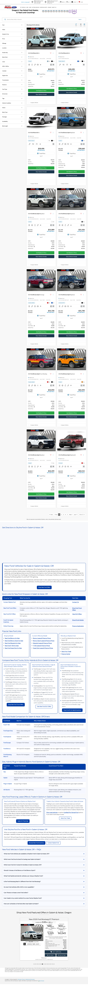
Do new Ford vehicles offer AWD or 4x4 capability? (19, 887)
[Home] (21, 7)
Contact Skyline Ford (53, 843)
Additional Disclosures (30, 979)
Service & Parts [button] (43, 7)
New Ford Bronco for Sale (12, 638)
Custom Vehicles (35, 7)
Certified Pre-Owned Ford (71, 812)
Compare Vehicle (34, 102)
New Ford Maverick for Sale (13, 643)
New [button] (27, 7)
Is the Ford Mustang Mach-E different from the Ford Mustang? (22, 881)
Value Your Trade (66, 651)
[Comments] (51, 65)
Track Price (42, 74)
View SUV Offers (77, 614)
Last (75, 514)
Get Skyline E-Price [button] (41, 90)
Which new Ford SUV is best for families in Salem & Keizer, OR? (23, 865)
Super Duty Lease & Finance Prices (43, 648)
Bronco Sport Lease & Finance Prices (43, 641)
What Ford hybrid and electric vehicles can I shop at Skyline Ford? (23, 876)
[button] (54, 38)
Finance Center (65, 654)
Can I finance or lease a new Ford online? (16, 893)
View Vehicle (50, 955)
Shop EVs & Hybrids (78, 620)
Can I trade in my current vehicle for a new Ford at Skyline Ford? (23, 898)
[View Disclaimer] (40, 64)
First (51, 514)
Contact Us (75, 602)
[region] (41, 83)
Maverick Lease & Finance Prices (42, 643)
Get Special (56, 952)
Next (70, 514)
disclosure (44, 958)
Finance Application (78, 626)
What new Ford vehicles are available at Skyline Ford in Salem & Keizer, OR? (26, 854)
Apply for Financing (23, 821)
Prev (56, 514)
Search (80, 19)
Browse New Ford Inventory (36, 843)
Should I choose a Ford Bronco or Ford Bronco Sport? (19, 870)
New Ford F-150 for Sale (12, 646)
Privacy (23, 979)
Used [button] (30, 7)
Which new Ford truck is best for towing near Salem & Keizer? (22, 859)
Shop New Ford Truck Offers (15, 704)
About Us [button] (54, 7)
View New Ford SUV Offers (44, 706)
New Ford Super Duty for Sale (13, 648)
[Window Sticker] (53, 65)
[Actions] (53, 53)
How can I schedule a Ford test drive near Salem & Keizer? (21, 904)
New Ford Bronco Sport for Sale (14, 641)
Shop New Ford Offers (44, 587)
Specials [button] (24, 7)
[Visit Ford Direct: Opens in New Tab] (41, 980)
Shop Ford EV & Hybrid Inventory (72, 710)
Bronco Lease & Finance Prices (42, 638)
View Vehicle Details (41, 94)
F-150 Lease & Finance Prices (41, 646)
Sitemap (19, 979)
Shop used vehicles (51, 812)
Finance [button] (49, 7)
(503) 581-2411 (33, 944)
